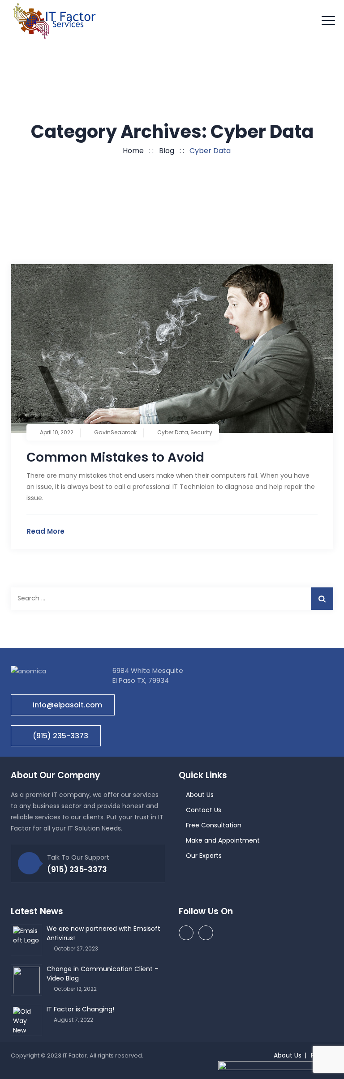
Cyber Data (172, 432)
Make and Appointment (223, 840)
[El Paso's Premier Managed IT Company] (55, 21)
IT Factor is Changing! (80, 1009)
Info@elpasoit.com (67, 705)
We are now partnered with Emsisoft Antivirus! (103, 933)
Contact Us (203, 809)
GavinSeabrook (115, 432)
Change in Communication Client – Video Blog (103, 973)
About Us (200, 794)
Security (201, 432)
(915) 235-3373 (60, 736)
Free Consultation (213, 825)
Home (131, 151)
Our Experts (204, 855)
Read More (45, 531)
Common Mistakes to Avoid (115, 457)
